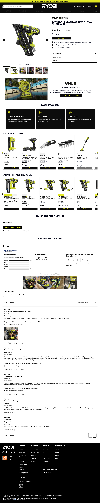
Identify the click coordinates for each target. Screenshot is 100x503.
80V (44, 455)
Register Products (21, 468)
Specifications (56, 57)
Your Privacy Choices (8, 499)
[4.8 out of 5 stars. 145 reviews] (24, 203)
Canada (57, 452)
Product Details (56, 53)
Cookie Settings (21, 499)
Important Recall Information (23, 473)
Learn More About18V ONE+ (70, 96)
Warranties (22, 452)
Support (79, 6)
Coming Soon (84, 167)
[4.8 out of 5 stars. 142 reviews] (61, 203)
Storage (82, 11)
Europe (57, 455)
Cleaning (68, 11)
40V (44, 452)
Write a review (69, 30)
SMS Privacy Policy (51, 498)
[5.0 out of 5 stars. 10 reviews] (61, 162)
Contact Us (22, 477)
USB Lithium (46, 458)
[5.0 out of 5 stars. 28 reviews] (43, 162)
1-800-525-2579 (20, 498)
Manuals (21, 449)
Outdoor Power (39, 11)
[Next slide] (47, 40)
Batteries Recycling (21, 460)
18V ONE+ (46, 449)
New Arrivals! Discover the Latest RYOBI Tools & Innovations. (50, 1)
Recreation (55, 11)
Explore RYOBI (6, 11)
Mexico (57, 458)
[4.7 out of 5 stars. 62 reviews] (79, 203)
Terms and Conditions (31, 498)
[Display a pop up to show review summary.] (29, 163)
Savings (95, 11)
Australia (57, 449)
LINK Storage (46, 461)
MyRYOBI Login (87, 6)
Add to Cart (61, 38)
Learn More (11, 126)
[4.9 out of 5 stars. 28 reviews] (6, 203)
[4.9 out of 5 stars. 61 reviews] (24, 162)
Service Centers (23, 464)
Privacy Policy (41, 498)
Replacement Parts (22, 456)
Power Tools (22, 11)
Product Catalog (47, 472)
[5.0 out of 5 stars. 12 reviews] (6, 162)
